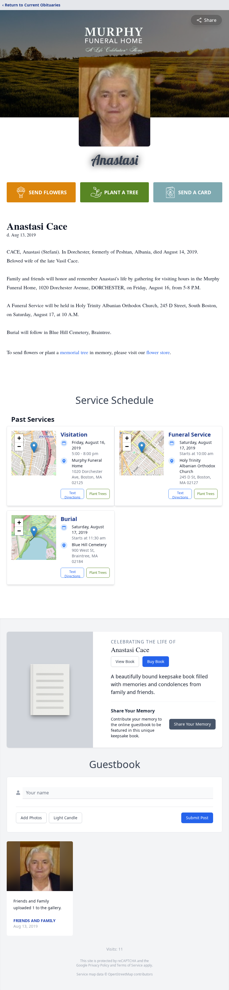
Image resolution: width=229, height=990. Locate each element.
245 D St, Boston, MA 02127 (195, 479)
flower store (158, 352)
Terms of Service (130, 965)
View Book (125, 661)
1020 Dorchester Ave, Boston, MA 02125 (87, 477)
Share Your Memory (192, 724)
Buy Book (155, 661)
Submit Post (197, 817)
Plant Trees (98, 493)
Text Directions (72, 495)
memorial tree (74, 352)
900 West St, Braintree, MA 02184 (85, 556)
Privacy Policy (98, 965)
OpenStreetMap (120, 974)
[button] (33, 447)
